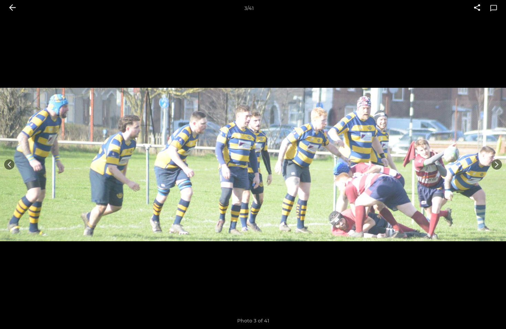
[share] (477, 8)
